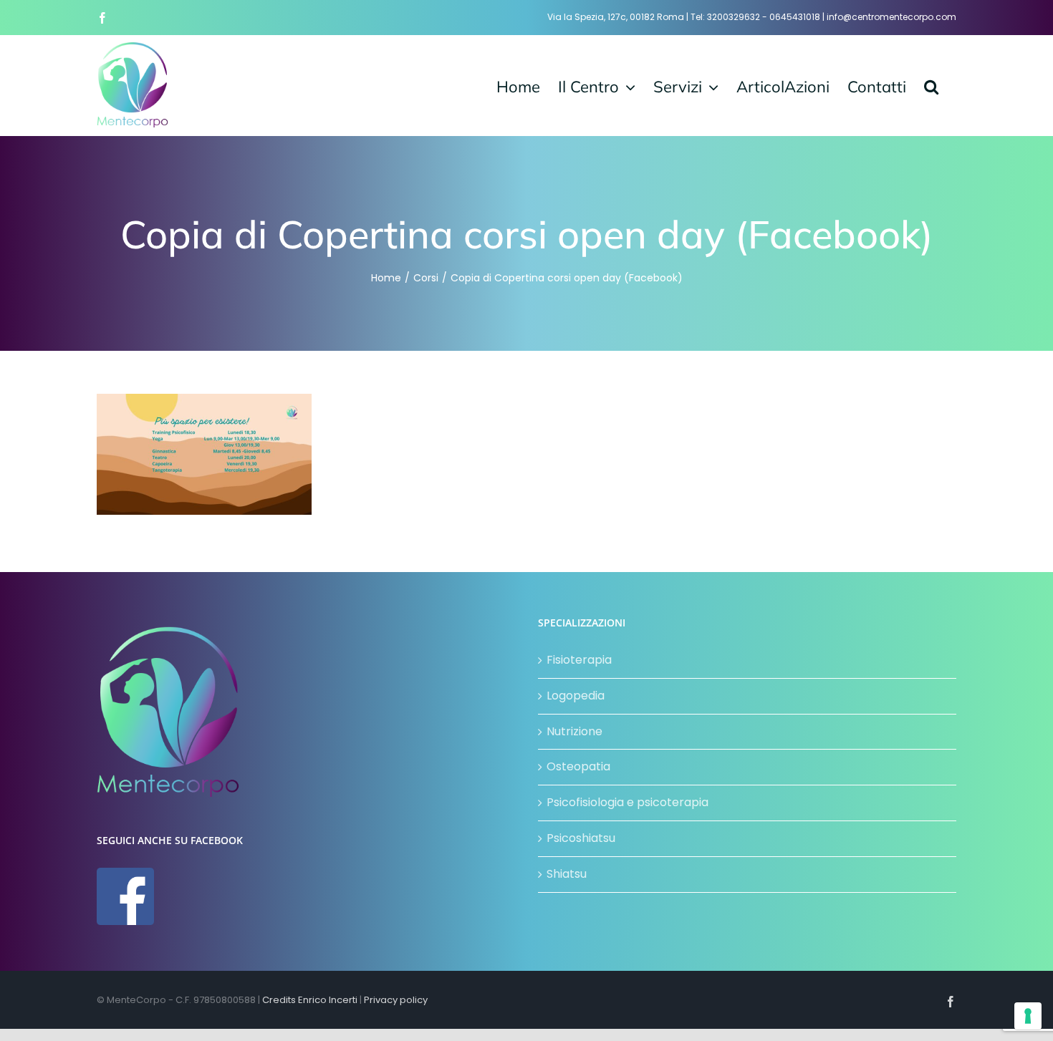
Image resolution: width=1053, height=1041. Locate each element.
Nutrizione (574, 731)
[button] (931, 85)
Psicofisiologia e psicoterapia (627, 802)
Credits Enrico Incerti (309, 1000)
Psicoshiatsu (581, 838)
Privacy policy (396, 1000)
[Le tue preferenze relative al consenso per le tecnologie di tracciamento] (1028, 1016)
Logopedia (576, 695)
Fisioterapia (579, 660)
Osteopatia (578, 766)
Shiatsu (567, 874)
